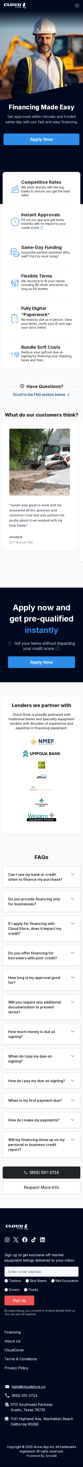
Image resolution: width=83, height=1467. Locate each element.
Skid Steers (38, 1281)
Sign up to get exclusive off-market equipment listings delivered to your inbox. (39, 1257)
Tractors (15, 1281)
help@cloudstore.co (28, 1386)
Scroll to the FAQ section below (39, 394)
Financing (12, 1332)
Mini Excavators (67, 1281)
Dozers (14, 1290)
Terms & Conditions (20, 1359)
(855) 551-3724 (44, 1172)
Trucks (33, 1290)
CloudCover (14, 1350)
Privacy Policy (16, 1368)
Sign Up (19, 1300)
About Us (12, 1341)
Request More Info (41, 1187)
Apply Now (41, 139)
